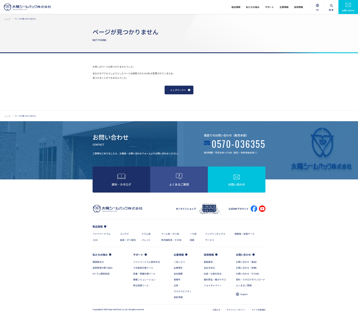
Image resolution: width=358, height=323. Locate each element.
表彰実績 (178, 297)
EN (317, 11)
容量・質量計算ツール (144, 273)
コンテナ (124, 233)
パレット (146, 240)
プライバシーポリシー (236, 309)
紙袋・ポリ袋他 (128, 240)
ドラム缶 (146, 233)
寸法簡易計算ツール (143, 267)
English (244, 294)
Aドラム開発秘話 (101, 273)
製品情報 (235, 7)
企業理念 (178, 267)
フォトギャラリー (213, 285)
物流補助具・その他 (171, 240)
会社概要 (178, 273)
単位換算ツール (141, 285)
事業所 (177, 279)
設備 (192, 240)
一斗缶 (193, 233)
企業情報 (284, 7)
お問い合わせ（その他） (248, 273)
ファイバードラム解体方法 (146, 262)
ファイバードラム (101, 233)
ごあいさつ (179, 262)
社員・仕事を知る (213, 273)
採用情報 (298, 7)
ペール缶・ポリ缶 (170, 233)
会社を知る (209, 267)
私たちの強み (252, 7)
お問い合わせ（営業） (247, 267)
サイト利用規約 (258, 309)
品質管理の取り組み (103, 267)
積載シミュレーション (144, 279)
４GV (95, 240)
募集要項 (208, 262)
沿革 (176, 285)
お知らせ (216, 309)
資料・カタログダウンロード (250, 279)
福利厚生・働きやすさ (215, 279)
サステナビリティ (182, 291)
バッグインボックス (215, 233)
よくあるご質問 (244, 285)
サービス (209, 240)
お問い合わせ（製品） (247, 262)
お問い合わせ (348, 10)
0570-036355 (238, 144)
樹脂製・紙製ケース (245, 233)
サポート (269, 7)
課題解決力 (98, 262)
